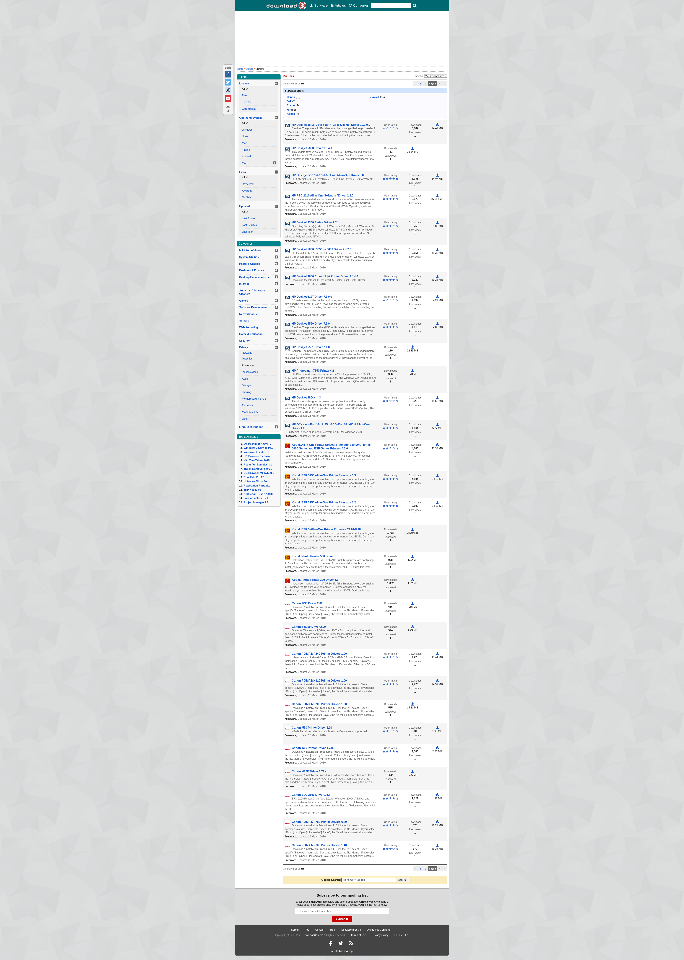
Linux (245, 136)
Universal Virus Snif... (257, 481)
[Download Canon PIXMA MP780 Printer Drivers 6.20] (437, 821)
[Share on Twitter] (228, 82)
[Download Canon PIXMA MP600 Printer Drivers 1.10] (437, 845)
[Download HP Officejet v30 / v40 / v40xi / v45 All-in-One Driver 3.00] (437, 175)
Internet (244, 283)
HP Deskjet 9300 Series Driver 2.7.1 (315, 222)
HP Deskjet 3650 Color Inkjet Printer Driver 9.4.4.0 (325, 276)
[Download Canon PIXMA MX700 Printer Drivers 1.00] (412, 704)
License (244, 83)
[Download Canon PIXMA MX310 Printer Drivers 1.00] (437, 680)
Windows (247, 129)
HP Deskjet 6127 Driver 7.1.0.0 (312, 296)
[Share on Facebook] (228, 74)
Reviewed (247, 183)
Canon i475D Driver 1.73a (309, 771)
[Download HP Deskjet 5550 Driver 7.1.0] (437, 323)
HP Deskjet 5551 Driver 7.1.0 (311, 347)
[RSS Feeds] (351, 944)
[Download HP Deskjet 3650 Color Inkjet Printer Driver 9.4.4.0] (437, 276)
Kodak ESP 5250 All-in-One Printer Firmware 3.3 (324, 475)
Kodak (291, 113)
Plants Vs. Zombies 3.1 (258, 464)
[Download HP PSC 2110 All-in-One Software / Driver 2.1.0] (437, 195)
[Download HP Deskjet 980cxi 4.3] (437, 397)
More (245, 163)
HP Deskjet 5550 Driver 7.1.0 (311, 323)
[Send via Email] (228, 98)
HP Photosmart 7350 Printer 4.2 (313, 370)
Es (406, 934)
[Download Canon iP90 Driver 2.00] (412, 603)
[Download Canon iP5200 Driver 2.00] (412, 626)
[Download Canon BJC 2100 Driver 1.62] (437, 794)
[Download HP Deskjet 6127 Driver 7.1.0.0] (437, 296)
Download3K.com (313, 934)
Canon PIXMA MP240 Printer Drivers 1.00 (319, 653)
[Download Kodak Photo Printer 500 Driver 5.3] (412, 556)
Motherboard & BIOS (254, 398)
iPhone (246, 149)
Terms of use (358, 934)
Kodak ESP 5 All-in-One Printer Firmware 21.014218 (326, 529)
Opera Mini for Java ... (257, 443)
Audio (245, 378)
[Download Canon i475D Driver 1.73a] (412, 771)
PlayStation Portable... (257, 485)
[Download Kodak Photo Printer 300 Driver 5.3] (412, 579)
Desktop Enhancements (254, 277)
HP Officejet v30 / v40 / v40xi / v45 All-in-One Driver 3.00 (328, 175)
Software (321, 5)
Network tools (248, 313)
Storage (246, 385)
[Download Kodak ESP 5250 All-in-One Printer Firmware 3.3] (437, 475)
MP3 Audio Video (250, 250)
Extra (242, 172)
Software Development (253, 307)
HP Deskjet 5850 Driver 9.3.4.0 (312, 148)
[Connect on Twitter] (340, 944)
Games (243, 300)
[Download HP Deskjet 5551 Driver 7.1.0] (412, 347)
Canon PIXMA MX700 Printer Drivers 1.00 (319, 704)
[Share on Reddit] (228, 90)
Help (332, 929)
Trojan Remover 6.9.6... (258, 468)
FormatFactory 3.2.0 (256, 498)
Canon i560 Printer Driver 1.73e (313, 747)
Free (244, 95)
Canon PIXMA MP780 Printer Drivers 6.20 (319, 821)
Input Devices (250, 371)
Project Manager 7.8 (256, 502)
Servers (244, 320)
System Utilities (249, 256)
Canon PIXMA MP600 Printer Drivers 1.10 (319, 845)
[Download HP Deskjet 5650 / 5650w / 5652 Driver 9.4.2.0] (437, 249)
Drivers (249, 69)
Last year (247, 231)
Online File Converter (379, 929)
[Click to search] (415, 6)
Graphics (247, 358)
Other (245, 418)
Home (240, 69)
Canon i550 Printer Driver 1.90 (312, 727)
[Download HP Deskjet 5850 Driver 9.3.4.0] (412, 148)
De (401, 934)
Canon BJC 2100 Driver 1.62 (311, 794)
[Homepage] (286, 5)
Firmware (247, 405)
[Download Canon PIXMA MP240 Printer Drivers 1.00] (437, 653)
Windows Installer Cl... (257, 452)
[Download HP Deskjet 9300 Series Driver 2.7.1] (437, 222)
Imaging (246, 392)
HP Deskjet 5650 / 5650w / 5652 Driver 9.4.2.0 (321, 249)
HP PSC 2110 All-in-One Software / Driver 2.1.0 (322, 195)
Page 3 (432, 83)
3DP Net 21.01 (252, 489)
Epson (291, 105)
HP (289, 109)
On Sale (246, 197)
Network (247, 352)
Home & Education (251, 333)
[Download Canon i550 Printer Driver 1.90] (437, 727)
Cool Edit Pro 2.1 (254, 477)
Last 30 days (249, 224)
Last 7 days (248, 218)
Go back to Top (344, 951)
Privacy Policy (380, 934)
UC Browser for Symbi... (259, 472)
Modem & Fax (250, 411)
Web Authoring (248, 327)
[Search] (415, 5)
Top (307, 929)
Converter (360, 5)
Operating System (250, 117)
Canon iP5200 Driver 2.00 (309, 626)
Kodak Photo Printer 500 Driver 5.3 (315, 556)
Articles (340, 5)
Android (246, 156)
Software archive (351, 929)
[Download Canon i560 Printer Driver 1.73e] (437, 747)
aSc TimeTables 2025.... (258, 460)
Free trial (247, 101)
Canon (291, 97)
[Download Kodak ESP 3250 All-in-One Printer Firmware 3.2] (437, 502)
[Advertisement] (342, 39)
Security (244, 340)
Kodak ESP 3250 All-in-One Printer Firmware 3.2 (324, 502)
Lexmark (374, 97)
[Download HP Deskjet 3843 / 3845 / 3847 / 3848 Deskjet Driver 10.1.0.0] (437, 124)
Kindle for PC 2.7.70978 (258, 493)
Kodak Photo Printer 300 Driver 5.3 (315, 579)
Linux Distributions (251, 426)
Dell (289, 101)
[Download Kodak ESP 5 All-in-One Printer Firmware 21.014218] (412, 529)
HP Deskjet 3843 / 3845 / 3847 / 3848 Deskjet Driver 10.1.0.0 (331, 124)
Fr (395, 934)
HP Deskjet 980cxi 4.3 (306, 397)
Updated (244, 206)
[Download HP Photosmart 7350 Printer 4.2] (412, 370)
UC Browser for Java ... (258, 456)
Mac (244, 142)
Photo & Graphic (249, 263)
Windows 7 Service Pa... (258, 447)
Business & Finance (251, 270)
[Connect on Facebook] (330, 944)
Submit (295, 929)
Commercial (249, 108)
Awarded (247, 190)
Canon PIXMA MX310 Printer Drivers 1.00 (319, 680)
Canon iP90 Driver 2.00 (307, 603)
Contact (319, 929)
